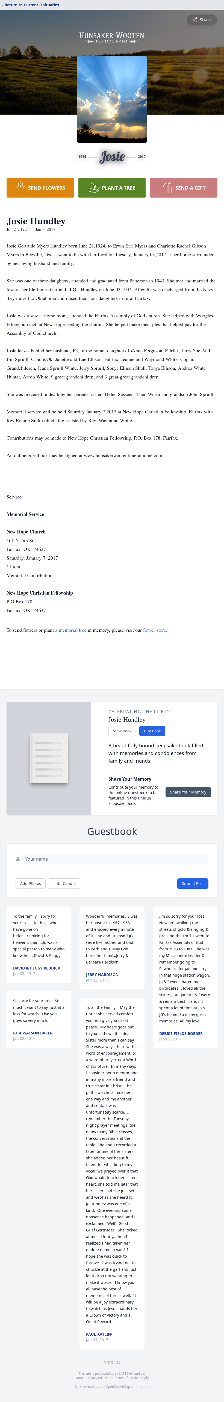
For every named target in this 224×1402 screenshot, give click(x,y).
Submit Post (193, 883)
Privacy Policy (96, 1378)
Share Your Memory (188, 792)
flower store (154, 630)
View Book (122, 730)
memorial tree (72, 630)
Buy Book (152, 730)
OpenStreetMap (118, 1386)
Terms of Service (127, 1378)
